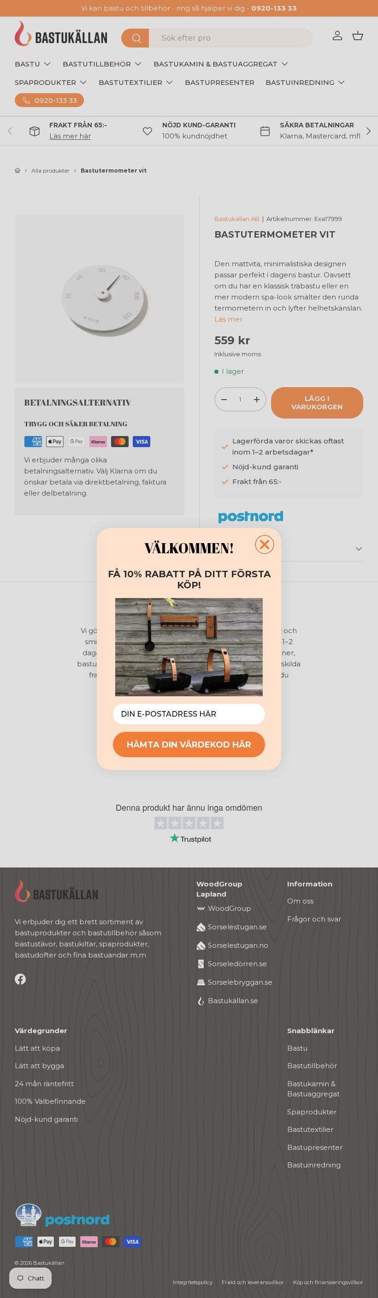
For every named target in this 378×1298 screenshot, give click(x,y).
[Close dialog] (264, 544)
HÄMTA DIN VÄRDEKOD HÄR (189, 745)
